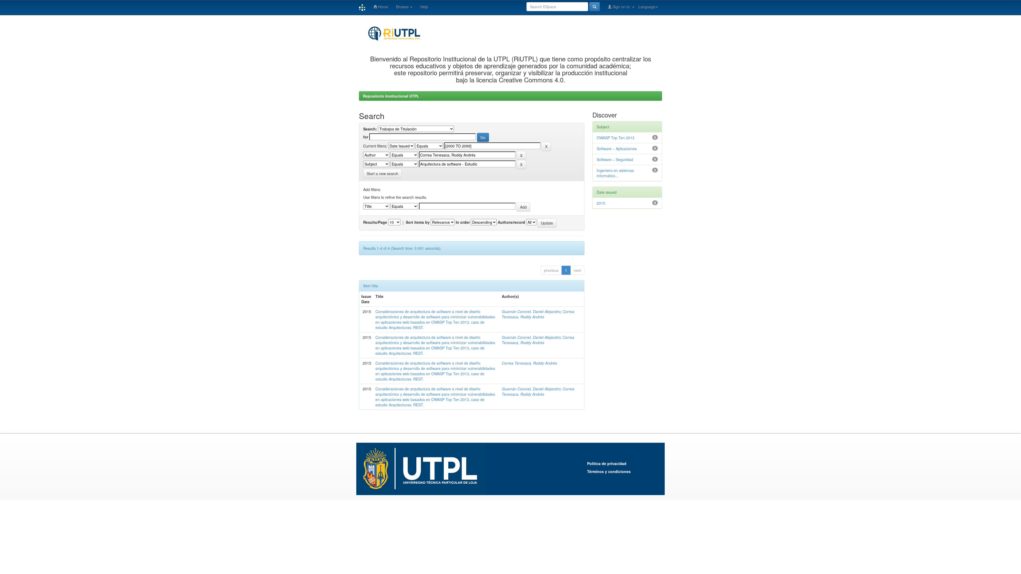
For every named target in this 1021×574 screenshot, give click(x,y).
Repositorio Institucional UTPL (391, 96)
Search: (370, 129)
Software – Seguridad (615, 159)
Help (424, 6)
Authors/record (511, 222)
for (365, 137)
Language (646, 6)
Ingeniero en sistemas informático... (615, 173)
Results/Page (375, 222)
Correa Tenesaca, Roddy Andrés (538, 314)
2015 (601, 203)
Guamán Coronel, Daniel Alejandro (531, 311)
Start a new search (382, 173)
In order (463, 222)
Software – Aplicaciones (617, 148)
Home (382, 6)
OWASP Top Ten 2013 (615, 137)
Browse (403, 6)
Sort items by (418, 222)
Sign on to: (622, 6)
